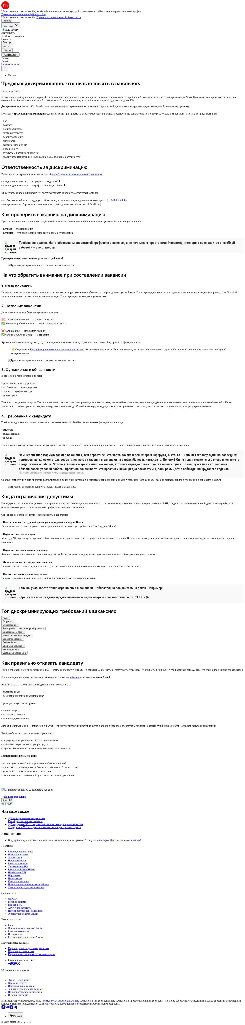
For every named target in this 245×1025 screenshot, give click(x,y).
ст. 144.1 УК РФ (117, 200)
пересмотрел (24, 538)
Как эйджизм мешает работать (25, 821)
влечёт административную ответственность (77, 174)
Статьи (12, 75)
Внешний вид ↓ (10, 642)
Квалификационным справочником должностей (57, 349)
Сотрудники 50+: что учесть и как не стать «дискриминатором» (44, 827)
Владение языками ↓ (13, 632)
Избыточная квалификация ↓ (17, 635)
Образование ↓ (10, 625)
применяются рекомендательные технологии (67, 1000)
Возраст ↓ (8, 621)
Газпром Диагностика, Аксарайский (120, 840)
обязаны (75, 677)
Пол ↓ (5, 618)
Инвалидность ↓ (11, 649)
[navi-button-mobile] (4, 68)
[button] (5, 58)
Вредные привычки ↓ (13, 646)
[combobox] (15, 1015)
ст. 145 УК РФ (92, 204)
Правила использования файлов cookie (58, 17)
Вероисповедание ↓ (12, 639)
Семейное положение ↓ (14, 653)
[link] (7, 50)
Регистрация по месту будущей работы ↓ (23, 628)
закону (8, 113)
